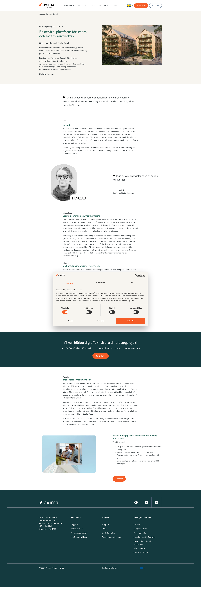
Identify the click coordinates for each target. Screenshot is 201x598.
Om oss (136, 524)
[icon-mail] (146, 502)
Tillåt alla (130, 321)
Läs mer (119, 478)
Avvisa (70, 321)
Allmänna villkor (140, 529)
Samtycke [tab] (69, 283)
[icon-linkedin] (136, 502)
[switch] (89, 312)
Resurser (102, 5)
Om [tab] (132, 282)
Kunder (114, 5)
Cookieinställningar (141, 552)
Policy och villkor (140, 533)
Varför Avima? (76, 529)
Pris (93, 5)
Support (105, 524)
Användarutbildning (79, 537)
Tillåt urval (100, 321)
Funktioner (82, 5)
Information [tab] (100, 282)
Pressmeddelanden (79, 533)
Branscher (68, 5)
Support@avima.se (47, 520)
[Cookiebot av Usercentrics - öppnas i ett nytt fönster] (136, 275)
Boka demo (141, 5)
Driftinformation (108, 533)
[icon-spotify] (156, 502)
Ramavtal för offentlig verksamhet (142, 542)
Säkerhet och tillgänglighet (144, 537)
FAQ (104, 529)
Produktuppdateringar (111, 537)
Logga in (155, 5)
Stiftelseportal (139, 548)
